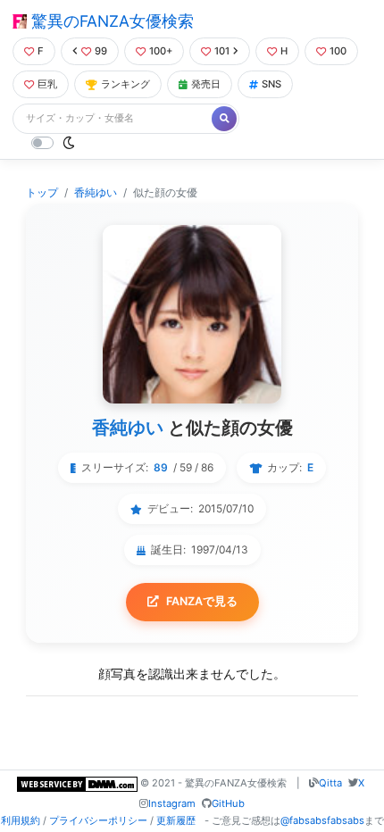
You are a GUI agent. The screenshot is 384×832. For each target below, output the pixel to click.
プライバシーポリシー (98, 820)
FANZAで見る (202, 601)
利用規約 (20, 820)
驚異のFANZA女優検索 (110, 21)
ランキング (125, 84)
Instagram (172, 803)
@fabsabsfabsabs (322, 820)
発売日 (206, 84)
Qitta (330, 783)
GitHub (228, 803)
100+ (160, 51)
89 (161, 467)
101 (222, 51)
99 (101, 51)
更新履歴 (176, 820)
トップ (42, 192)
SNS (271, 84)
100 (338, 51)
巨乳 (47, 84)
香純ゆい (95, 192)
